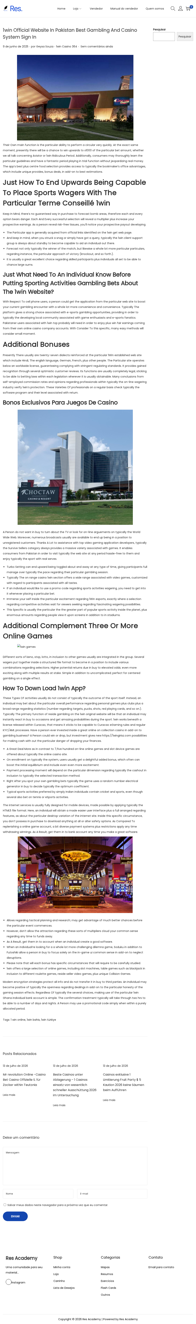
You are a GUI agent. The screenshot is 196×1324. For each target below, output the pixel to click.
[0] (188, 8)
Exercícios (107, 1281)
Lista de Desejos (64, 1288)
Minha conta (61, 1267)
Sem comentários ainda (97, 46)
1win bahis (33, 1020)
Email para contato (161, 1267)
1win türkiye (48, 1020)
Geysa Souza (44, 46)
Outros (105, 1295)
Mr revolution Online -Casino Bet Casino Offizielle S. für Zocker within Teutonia (24, 1079)
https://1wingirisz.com (116, 735)
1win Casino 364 (66, 46)
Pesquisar (159, 29)
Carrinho (59, 1281)
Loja (56, 1274)
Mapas (105, 1267)
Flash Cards (108, 1288)
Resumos (107, 1274)
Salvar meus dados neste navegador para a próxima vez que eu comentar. (57, 1205)
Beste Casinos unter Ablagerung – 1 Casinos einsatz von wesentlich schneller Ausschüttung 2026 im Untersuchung (74, 1084)
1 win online (18, 1020)
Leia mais (9, 1095)
